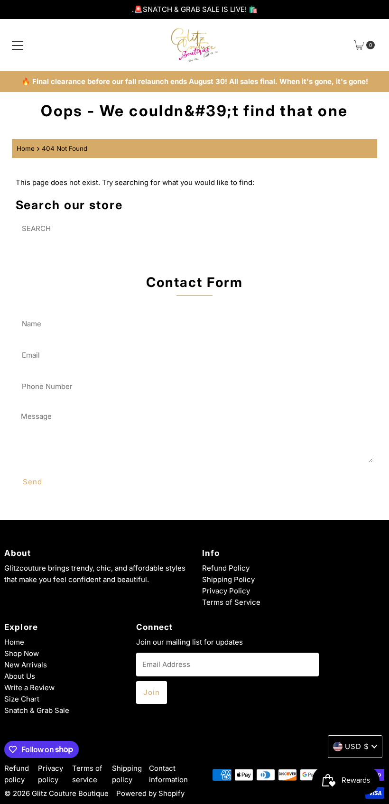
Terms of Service (231, 602)
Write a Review (29, 687)
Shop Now (21, 653)
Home (26, 148)
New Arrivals (25, 664)
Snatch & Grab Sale (36, 710)
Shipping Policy (228, 579)
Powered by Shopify (150, 793)
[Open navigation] (17, 45)
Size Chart (21, 698)
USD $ (357, 746)
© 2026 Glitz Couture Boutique (56, 793)
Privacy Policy (226, 590)
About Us (19, 676)
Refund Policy (226, 568)
